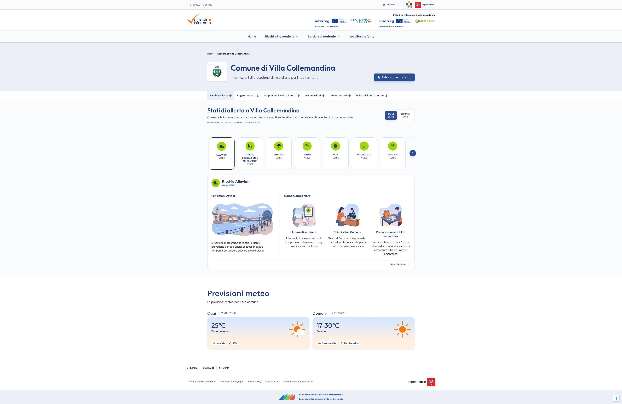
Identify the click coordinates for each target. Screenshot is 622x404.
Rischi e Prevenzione (279, 36)
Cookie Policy (272, 381)
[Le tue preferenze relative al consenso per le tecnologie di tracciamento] (616, 398)
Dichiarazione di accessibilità (298, 381)
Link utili (192, 367)
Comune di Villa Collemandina (233, 53)
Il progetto (194, 4)
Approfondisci (398, 264)
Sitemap (224, 367)
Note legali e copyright (231, 381)
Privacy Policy (254, 381)
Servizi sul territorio (322, 36)
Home (210, 53)
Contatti (208, 4)
